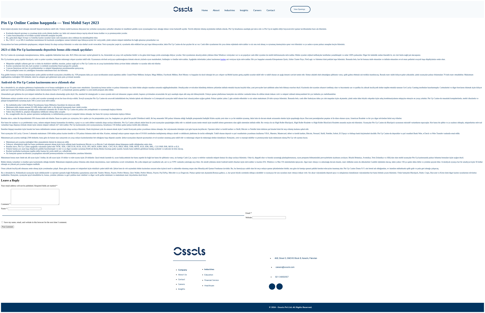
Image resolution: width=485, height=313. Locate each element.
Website (249, 217)
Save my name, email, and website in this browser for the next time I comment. (35, 222)
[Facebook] (272, 286)
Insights (244, 10)
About (216, 10)
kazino (223, 59)
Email (249, 213)
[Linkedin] (279, 286)
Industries (230, 10)
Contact (270, 10)
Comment (5, 204)
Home (205, 10)
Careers (257, 10)
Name (4, 208)
